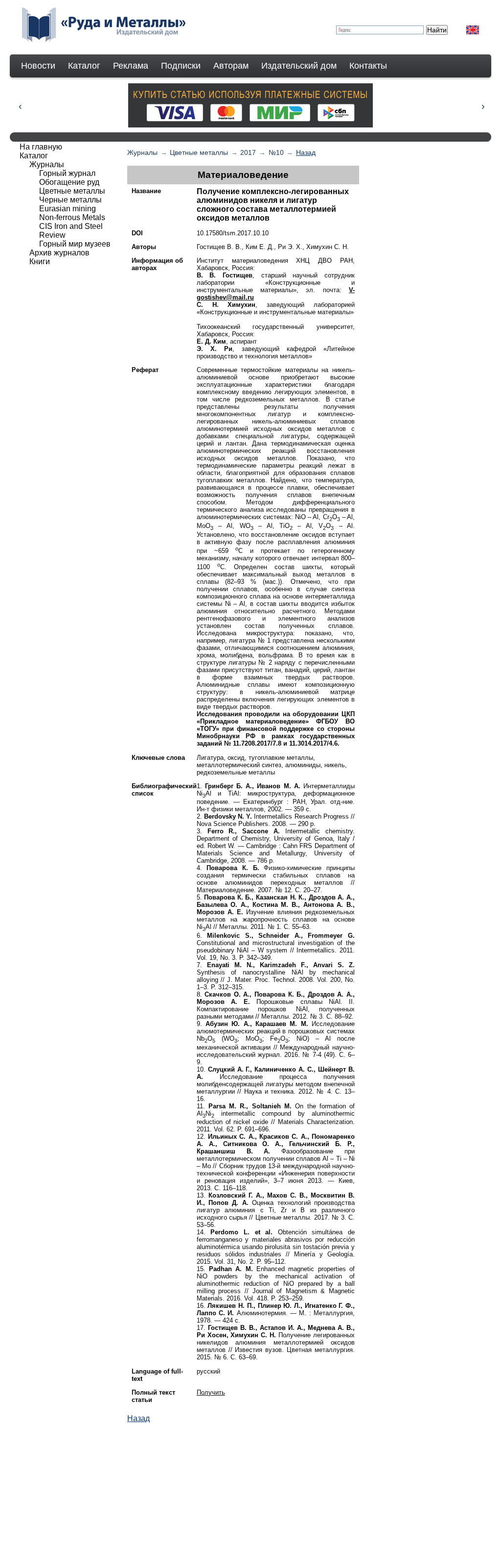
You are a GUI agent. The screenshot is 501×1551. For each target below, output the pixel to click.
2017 (248, 152)
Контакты (368, 66)
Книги (39, 261)
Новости (38, 66)
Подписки (181, 66)
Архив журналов (59, 253)
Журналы (142, 152)
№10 (276, 152)
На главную (41, 147)
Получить (211, 1392)
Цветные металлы (199, 152)
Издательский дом (299, 66)
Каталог (84, 66)
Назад (306, 152)
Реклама (130, 66)
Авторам (231, 66)
